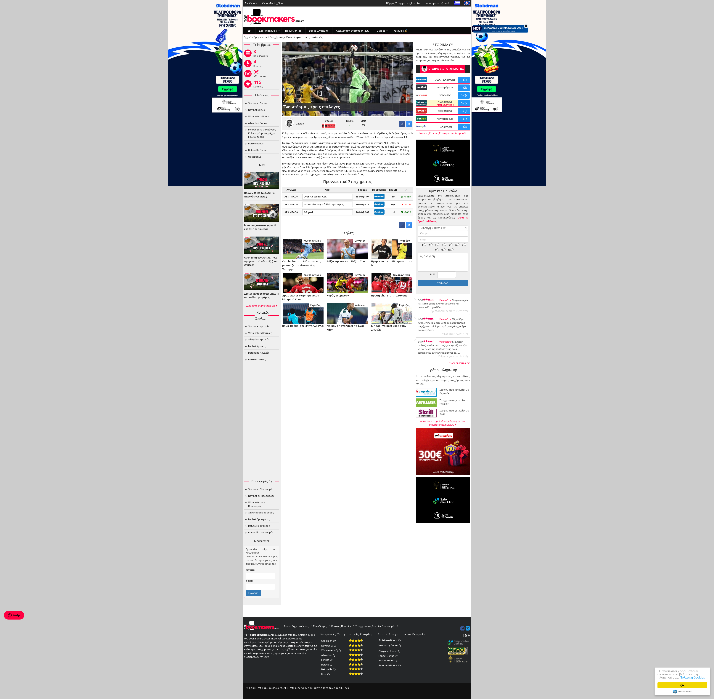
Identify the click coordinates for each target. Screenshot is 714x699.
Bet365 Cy (326, 664)
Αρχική (247, 37)
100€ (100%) (445, 126)
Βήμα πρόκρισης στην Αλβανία (303, 326)
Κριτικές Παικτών (341, 626)
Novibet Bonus (256, 109)
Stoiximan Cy (328, 640)
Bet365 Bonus (256, 143)
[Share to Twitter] (409, 126)
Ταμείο (350, 120)
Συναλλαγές (320, 626)
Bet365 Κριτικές (257, 359)
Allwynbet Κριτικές (258, 339)
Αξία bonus (259, 74)
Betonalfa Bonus (257, 150)
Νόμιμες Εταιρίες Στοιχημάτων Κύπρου (441, 133)
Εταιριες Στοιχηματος (446, 69)
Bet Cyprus (251, 3)
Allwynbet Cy (328, 655)
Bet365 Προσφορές (259, 525)
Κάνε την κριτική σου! (437, 3)
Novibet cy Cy (328, 645)
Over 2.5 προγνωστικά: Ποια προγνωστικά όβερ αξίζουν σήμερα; (260, 261)
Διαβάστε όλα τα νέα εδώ (261, 305)
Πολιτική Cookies (692, 677)
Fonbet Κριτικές (257, 346)
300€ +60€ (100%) (445, 79)
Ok (682, 685)
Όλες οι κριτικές (459, 363)
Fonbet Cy (326, 659)
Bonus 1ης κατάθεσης (296, 626)
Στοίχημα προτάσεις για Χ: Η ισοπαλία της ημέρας (261, 295)
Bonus (257, 64)
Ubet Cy (325, 674)
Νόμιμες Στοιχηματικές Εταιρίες (403, 3)
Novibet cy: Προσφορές (261, 495)
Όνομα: (250, 570)
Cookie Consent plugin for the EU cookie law (682, 692)
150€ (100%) (445, 103)
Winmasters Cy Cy (331, 650)
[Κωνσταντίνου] (303, 248)
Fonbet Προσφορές (259, 519)
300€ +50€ (445, 95)
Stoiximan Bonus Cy (390, 640)
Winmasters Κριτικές (260, 333)
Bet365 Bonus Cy (388, 660)
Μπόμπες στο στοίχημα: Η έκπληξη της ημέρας (260, 227)
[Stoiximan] (379, 196)
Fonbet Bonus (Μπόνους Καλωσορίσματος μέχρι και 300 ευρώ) (262, 133)
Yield (363, 120)
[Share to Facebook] (402, 126)
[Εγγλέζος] (347, 248)
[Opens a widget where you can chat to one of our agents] (14, 615)
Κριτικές (258, 84)
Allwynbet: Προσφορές (261, 512)
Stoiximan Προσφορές (260, 489)
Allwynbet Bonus (257, 123)
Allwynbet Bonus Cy (390, 651)
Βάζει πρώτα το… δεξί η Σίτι (346, 261)
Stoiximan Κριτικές (258, 326)
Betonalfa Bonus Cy (390, 665)
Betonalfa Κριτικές (258, 352)
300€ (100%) (445, 111)
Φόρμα (329, 120)
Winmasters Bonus (259, 116)
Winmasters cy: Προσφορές (256, 504)
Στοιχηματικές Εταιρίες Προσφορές (375, 626)
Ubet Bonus (254, 156)
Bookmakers (260, 54)
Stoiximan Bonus (257, 103)
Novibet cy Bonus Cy (390, 645)
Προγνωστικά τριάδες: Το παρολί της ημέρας (259, 194)
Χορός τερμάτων (338, 295)
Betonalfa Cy (328, 669)
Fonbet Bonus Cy (388, 655)
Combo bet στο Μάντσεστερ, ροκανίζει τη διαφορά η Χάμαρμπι (301, 265)
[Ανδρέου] (392, 248)
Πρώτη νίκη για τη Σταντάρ (389, 295)
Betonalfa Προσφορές (260, 532)
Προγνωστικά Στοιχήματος (269, 37)
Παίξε (464, 80)
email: (249, 580)
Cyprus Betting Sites (272, 3)
